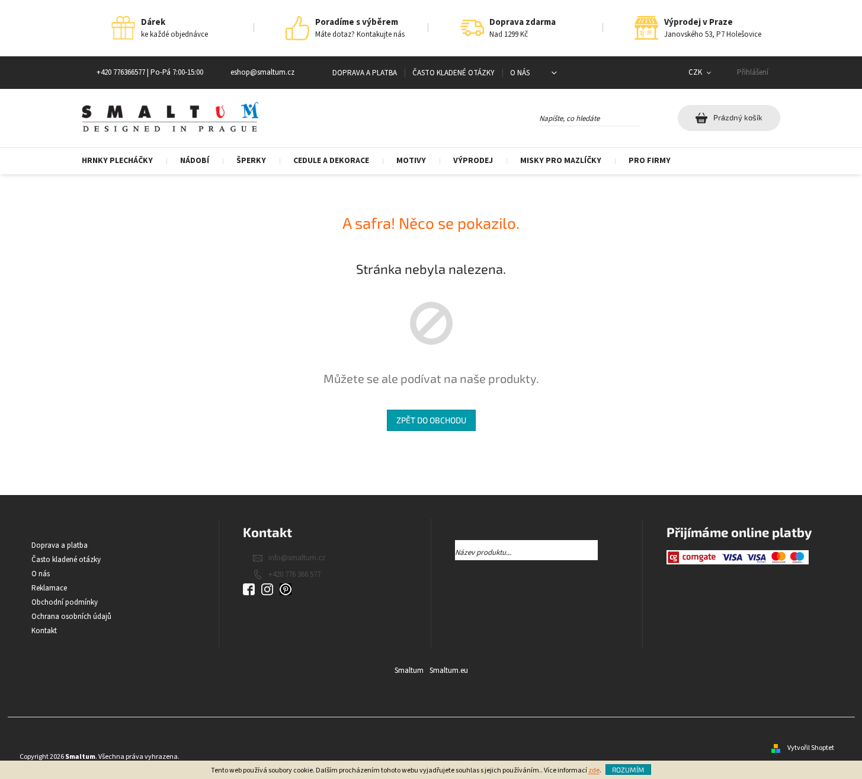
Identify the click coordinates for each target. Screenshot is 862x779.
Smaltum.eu (449, 670)
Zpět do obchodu (431, 420)
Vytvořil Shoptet (810, 748)
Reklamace (49, 588)
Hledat (650, 116)
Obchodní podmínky (64, 602)
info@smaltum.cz (296, 558)
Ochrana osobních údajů (71, 616)
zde (594, 770)
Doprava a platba (364, 73)
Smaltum (409, 670)
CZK (696, 72)
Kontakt (44, 630)
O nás (520, 73)
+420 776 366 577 (294, 574)
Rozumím (628, 769)
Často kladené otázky (453, 73)
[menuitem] (124, 161)
